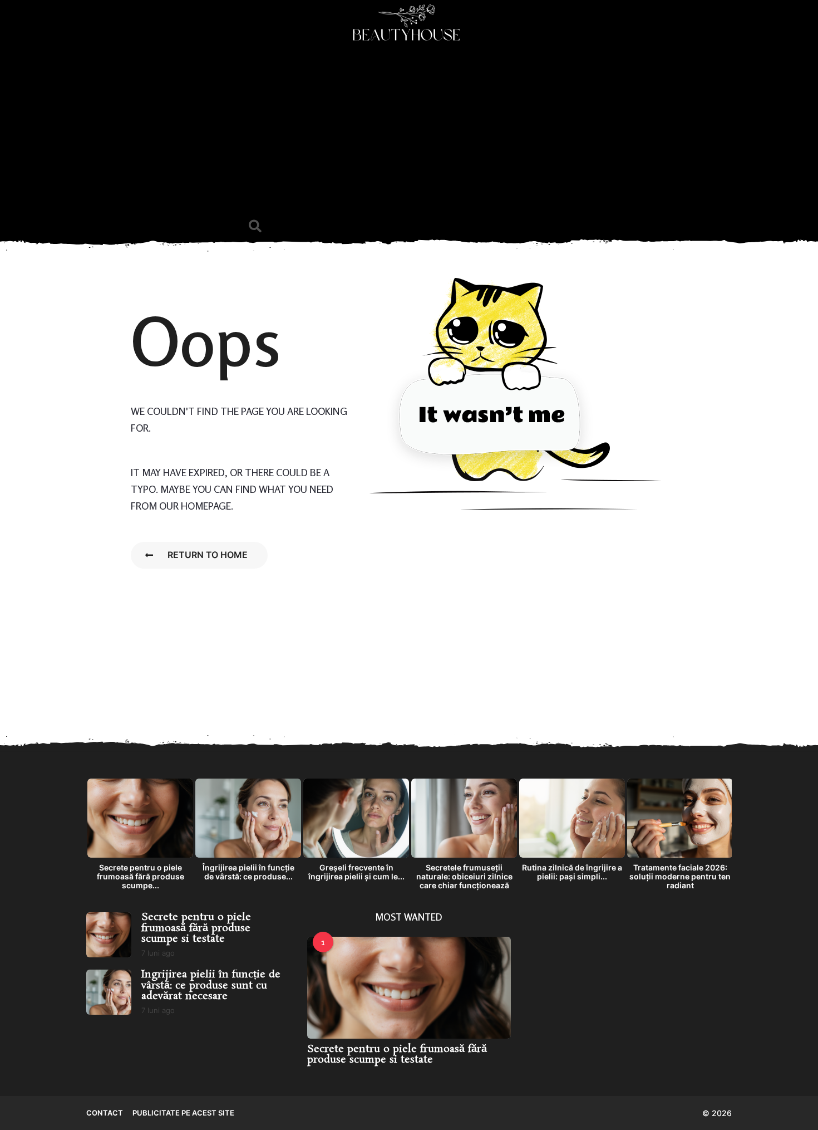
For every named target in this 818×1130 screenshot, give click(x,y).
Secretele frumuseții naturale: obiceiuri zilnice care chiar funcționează (464, 876)
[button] (255, 226)
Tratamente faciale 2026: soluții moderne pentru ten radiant (680, 876)
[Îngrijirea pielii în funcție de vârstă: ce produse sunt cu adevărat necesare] (108, 992)
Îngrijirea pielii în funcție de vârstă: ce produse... (248, 872)
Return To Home (207, 554)
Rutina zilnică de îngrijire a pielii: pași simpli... (572, 872)
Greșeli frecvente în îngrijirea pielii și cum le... (356, 872)
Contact (104, 1112)
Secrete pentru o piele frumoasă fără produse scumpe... (140, 876)
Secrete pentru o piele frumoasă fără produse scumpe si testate (196, 928)
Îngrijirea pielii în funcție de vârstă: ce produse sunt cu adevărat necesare (210, 985)
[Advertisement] (409, 131)
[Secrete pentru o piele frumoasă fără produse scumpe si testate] (108, 934)
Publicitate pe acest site (183, 1112)
